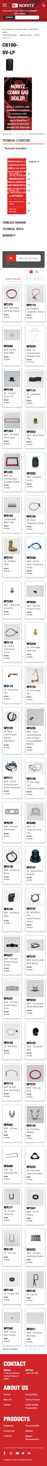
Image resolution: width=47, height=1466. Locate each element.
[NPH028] (35, 591)
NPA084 (8, 346)
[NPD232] (35, 1155)
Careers (7, 1405)
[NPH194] (12, 1031)
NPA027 (8, 955)
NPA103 (31, 1043)
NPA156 (8, 516)
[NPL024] (12, 420)
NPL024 (8, 431)
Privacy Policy (31, 1395)
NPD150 (31, 687)
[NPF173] (35, 379)
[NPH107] (35, 945)
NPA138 (8, 1249)
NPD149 (8, 1290)
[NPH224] (35, 988)
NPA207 (8, 998)
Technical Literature (16, 140)
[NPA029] (35, 335)
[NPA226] (12, 811)
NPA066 (31, 823)
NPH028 (31, 602)
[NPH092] (35, 462)
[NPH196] (35, 767)
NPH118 (8, 642)
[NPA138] (12, 1238)
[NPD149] (12, 1279)
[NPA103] (35, 1032)
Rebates (29, 1431)
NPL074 (8, 304)
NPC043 (8, 601)
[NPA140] (35, 1114)
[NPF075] (35, 1073)
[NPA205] (35, 1238)
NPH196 (31, 779)
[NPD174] (12, 675)
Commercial (9, 1431)
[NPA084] (12, 335)
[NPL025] (12, 461)
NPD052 (31, 432)
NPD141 (31, 867)
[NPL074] (12, 293)
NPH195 (8, 728)
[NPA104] (12, 897)
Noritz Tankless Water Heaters (23, 5)
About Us (7, 1400)
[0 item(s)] (43, 5)
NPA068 (8, 1166)
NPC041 (31, 1208)
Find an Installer (32, 1426)
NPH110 (8, 1083)
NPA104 (8, 909)
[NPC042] (12, 1317)
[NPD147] (12, 546)
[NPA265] (35, 717)
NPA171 (8, 1207)
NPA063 (8, 1125)
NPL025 (8, 472)
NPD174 (8, 686)
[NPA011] (35, 1318)
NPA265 (31, 728)
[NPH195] (12, 717)
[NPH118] (12, 632)
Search (9, 17)
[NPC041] (35, 1197)
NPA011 (31, 1329)
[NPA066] (35, 812)
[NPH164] (12, 379)
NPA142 (31, 1291)
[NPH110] (12, 1073)
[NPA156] (12, 505)
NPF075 (31, 1084)
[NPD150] (35, 675)
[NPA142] (35, 1279)
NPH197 (31, 909)
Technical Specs (13, 229)
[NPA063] (12, 1114)
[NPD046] (35, 546)
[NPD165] (35, 505)
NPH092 (31, 473)
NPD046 (31, 558)
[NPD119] (35, 294)
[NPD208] (35, 632)
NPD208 (31, 644)
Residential (8, 1426)
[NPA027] (12, 945)
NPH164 (8, 389)
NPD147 (8, 557)
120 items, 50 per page (12, 279)
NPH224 (31, 1000)
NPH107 (31, 956)
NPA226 (8, 823)
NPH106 (8, 866)
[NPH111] (12, 767)
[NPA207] (12, 988)
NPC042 (8, 1328)
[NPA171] (12, 1197)
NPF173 (31, 390)
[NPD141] (35, 856)
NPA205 (31, 1249)
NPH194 (8, 1043)
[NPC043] (12, 591)
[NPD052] (35, 420)
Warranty (8, 235)
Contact (7, 1395)
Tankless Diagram (14, 222)
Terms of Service (32, 1400)
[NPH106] (12, 856)
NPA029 (31, 346)
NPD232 (31, 1167)
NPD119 (31, 305)
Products (8, 1436)
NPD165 (31, 516)
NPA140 (31, 1125)
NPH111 (8, 778)
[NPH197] (35, 897)
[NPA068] (12, 1155)
